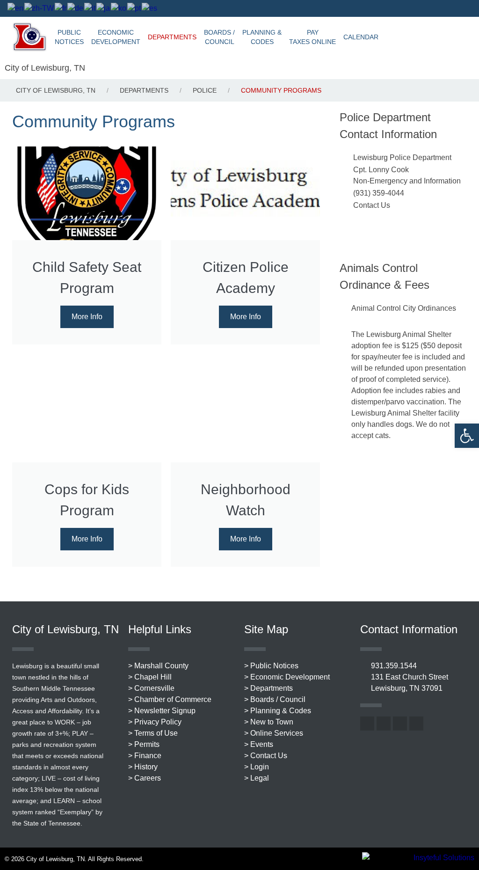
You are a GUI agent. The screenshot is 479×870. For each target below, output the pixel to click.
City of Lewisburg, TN (45, 68)
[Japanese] (103, 8)
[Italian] (90, 8)
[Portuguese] (134, 8)
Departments (172, 37)
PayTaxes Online (312, 37)
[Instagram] (436, 8)
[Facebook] (406, 8)
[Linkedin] (450, 8)
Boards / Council (219, 37)
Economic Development (115, 37)
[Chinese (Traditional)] (39, 8)
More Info (87, 317)
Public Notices (69, 37)
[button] (467, 436)
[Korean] (119, 8)
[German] (75, 8)
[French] (61, 8)
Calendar (360, 37)
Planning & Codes (262, 37)
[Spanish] (150, 8)
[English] (15, 8)
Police (205, 90)
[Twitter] (421, 8)
